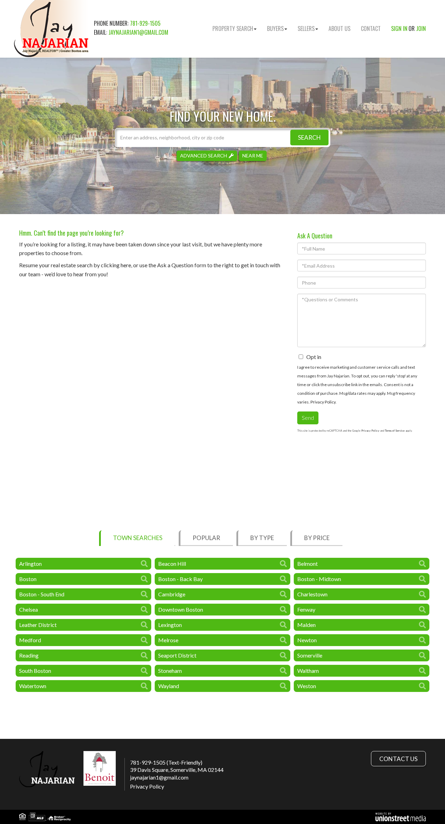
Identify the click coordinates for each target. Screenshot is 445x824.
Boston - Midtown (319, 579)
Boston (28, 579)
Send (308, 417)
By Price (317, 537)
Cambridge (171, 594)
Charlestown (312, 594)
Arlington (30, 563)
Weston (306, 686)
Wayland (168, 686)
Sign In (399, 28)
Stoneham (170, 670)
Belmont (307, 563)
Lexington (170, 624)
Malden (306, 624)
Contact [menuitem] (371, 28)
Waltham (308, 670)
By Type (262, 537)
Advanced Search (203, 155)
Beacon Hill (172, 563)
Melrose (168, 640)
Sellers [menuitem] (306, 28)
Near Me (252, 155)
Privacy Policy (322, 402)
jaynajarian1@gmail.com (138, 32)
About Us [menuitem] (339, 28)
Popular (206, 537)
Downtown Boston (180, 609)
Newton (307, 640)
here (126, 265)
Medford (30, 640)
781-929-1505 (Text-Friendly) (166, 762)
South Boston (35, 670)
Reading (29, 655)
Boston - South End (41, 594)
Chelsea (28, 609)
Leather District (38, 624)
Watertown (32, 686)
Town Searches (137, 537)
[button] (309, 137)
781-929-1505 (145, 23)
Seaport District (177, 655)
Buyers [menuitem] (275, 28)
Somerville (309, 655)
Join (421, 28)
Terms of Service (395, 430)
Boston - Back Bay (180, 579)
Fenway (306, 609)
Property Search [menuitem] (232, 28)
